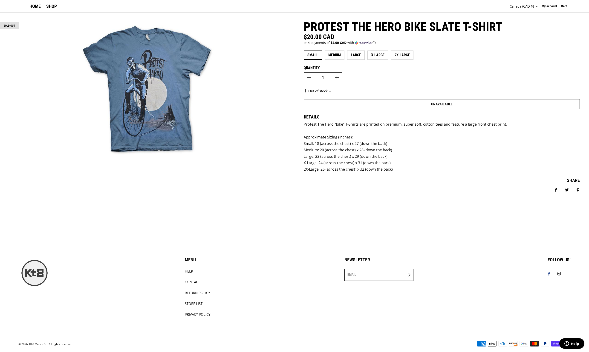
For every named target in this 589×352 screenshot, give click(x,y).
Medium (334, 55)
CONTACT (192, 282)
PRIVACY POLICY (197, 314)
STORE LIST (193, 303)
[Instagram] (559, 274)
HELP (189, 271)
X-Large (377, 55)
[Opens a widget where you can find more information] (571, 344)
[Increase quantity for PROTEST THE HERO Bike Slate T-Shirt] (337, 78)
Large (356, 55)
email (351, 275)
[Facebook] (549, 274)
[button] (442, 42)
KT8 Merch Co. (38, 344)
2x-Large (402, 55)
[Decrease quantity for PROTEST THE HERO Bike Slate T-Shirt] (309, 78)
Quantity (312, 68)
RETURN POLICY (197, 292)
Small (312, 55)
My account (549, 6)
